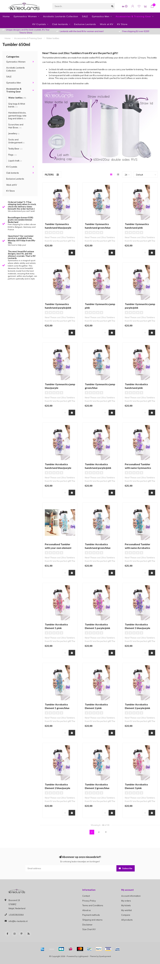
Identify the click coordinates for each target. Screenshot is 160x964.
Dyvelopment (105, 956)
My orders (126, 900)
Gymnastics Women (25, 16)
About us (86, 910)
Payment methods (91, 915)
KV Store (122, 24)
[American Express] (42, 949)
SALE (85, 16)
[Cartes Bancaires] (61, 949)
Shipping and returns (92, 920)
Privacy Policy (89, 900)
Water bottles (17, 97)
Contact (86, 896)
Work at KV (106, 24)
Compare (125, 915)
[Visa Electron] (117, 949)
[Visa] (108, 949)
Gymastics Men (100, 16)
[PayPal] (99, 949)
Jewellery (14, 133)
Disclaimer (87, 924)
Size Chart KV (89, 929)
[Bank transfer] (52, 949)
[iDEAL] (71, 949)
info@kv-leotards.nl (18, 921)
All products (127, 920)
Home (6, 16)
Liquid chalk (15, 160)
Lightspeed (83, 956)
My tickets (126, 905)
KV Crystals (39, 24)
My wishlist (126, 910)
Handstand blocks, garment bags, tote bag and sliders (17, 115)
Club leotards (60, 24)
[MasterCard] (80, 949)
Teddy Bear (15, 148)
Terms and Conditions (92, 905)
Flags (12, 154)
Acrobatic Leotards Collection (60, 16)
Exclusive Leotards (85, 24)
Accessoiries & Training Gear (133, 16)
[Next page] (106, 832)
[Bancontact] (89, 949)
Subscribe (127, 868)
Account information (131, 896)
